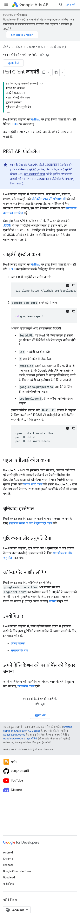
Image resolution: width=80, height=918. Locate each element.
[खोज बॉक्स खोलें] (61, 4)
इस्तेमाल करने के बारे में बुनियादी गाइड (30, 523)
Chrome (8, 858)
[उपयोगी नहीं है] (48, 55)
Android (8, 852)
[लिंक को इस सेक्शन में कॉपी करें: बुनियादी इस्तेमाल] (38, 509)
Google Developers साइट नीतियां (20, 738)
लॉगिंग (53, 601)
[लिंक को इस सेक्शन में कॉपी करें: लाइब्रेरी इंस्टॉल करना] (45, 254)
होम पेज (6, 46)
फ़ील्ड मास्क (18, 643)
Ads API (42, 4)
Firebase (8, 865)
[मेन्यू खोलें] (6, 4)
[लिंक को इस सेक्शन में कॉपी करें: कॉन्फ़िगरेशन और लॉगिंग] (51, 573)
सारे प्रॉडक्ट (8, 883)
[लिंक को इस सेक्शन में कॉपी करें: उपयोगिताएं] (27, 616)
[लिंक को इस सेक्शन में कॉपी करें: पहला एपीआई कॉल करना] (54, 460)
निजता (13, 899)
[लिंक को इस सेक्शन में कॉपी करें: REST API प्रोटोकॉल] (44, 152)
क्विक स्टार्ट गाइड (33, 484)
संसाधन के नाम (19, 650)
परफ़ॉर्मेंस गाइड (26, 686)
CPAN (14, 124)
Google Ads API (36, 46)
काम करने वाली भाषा (34, 174)
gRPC (32, 169)
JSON (7, 225)
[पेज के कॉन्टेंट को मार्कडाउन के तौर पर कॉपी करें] (56, 72)
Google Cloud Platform (17, 871)
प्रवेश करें (70, 4)
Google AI (9, 877)
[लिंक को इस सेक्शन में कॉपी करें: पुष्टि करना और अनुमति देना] (55, 538)
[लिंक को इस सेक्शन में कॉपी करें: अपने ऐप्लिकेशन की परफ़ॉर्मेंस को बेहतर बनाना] (18, 672)
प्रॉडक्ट (19, 46)
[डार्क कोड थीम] (67, 285)
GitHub (35, 119)
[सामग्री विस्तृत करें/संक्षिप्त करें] (41, 83)
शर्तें (5, 899)
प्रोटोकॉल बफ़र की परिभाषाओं (48, 199)
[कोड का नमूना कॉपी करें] (74, 285)
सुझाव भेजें (13, 63)
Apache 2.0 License (14, 734)
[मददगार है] (42, 55)
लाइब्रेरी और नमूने (58, 46)
